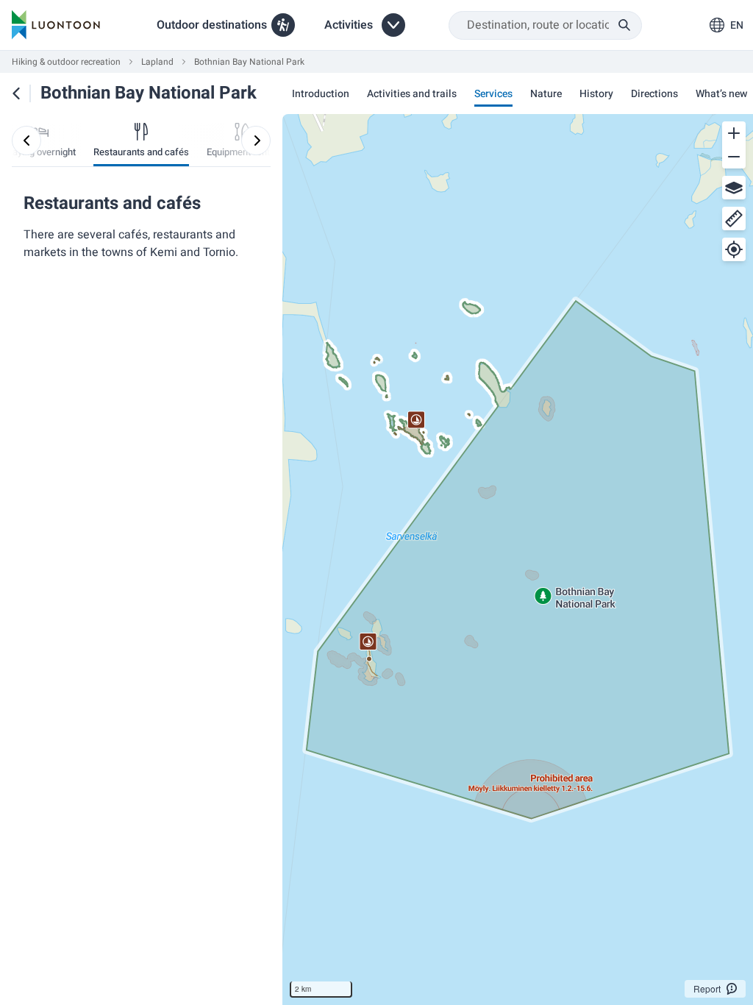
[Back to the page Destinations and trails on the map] (16, 93)
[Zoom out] (734, 156)
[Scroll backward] (26, 140)
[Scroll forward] (256, 140)
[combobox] (545, 25)
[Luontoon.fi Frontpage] (56, 25)
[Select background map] (734, 187)
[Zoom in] (734, 133)
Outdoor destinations (212, 25)
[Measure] (734, 218)
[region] (517, 559)
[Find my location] (734, 249)
